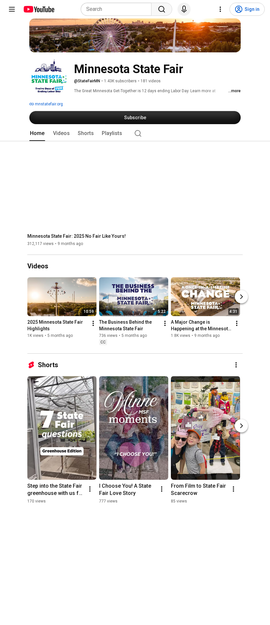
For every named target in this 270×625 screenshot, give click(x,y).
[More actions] (93, 323)
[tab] (37, 133)
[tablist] (135, 133)
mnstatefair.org (48, 104)
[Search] (161, 9)
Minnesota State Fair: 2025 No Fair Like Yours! (76, 236)
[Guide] (12, 9)
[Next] (241, 297)
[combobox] (118, 9)
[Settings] (220, 9)
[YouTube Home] (38, 9)
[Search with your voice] (184, 9)
